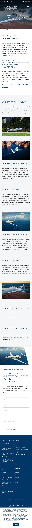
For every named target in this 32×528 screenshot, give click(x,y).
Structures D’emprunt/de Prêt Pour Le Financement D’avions (8, 453)
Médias (18, 440)
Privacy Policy (15, 519)
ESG (3, 485)
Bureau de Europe (6, 479)
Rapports (18, 452)
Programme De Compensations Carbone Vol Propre (8, 460)
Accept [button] (16, 524)
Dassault (17, 474)
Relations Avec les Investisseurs (6, 483)
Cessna (17, 472)
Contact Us (6, 29)
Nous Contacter (5, 474)
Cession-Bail (5, 446)
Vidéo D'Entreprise (20, 454)
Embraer (17, 477)
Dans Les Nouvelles (20, 447)
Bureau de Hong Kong (7, 477)
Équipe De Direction (6, 470)
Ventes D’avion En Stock (7, 492)
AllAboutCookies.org (19, 517)
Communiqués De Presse (22, 449)
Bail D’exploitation (6, 443)
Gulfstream (17, 479)
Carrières (4, 472)
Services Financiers (8, 440)
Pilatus (17, 482)
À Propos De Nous (7, 467)
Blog (19, 444)
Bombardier (18, 470)
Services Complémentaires (8, 456)
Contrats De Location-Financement (7, 449)
